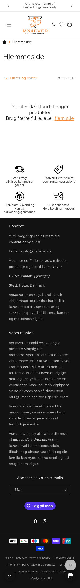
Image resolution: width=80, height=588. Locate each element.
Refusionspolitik (64, 557)
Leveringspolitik (28, 571)
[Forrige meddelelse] (8, 6)
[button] (9, 25)
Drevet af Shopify (39, 558)
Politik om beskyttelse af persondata (31, 564)
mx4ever (21, 558)
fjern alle (64, 118)
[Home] (4, 43)
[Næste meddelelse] (72, 6)
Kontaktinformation (54, 571)
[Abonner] (65, 490)
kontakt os (17, 242)
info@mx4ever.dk (37, 251)
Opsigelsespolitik (42, 578)
